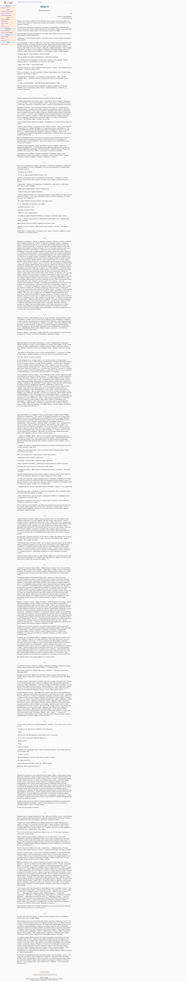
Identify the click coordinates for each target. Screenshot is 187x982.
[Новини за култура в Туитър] (11, 15)
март (6, 19)
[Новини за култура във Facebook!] (10, 15)
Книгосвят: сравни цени (5, 32)
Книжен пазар (3, 30)
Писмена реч (3, 40)
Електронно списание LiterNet (6, 11)
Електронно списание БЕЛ (6, 13)
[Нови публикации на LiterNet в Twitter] (9, 19)
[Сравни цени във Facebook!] (10, 32)
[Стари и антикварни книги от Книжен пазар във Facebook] (8, 30)
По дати (2, 19)
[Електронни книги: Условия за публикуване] (9, 7)
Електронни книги (4, 21)
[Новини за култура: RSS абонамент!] (9, 15)
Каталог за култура (4, 36)
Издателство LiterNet (5, 7)
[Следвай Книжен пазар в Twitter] (9, 30)
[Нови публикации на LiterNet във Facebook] (8, 19)
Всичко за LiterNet (4, 44)
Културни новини (4, 15)
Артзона (2, 38)
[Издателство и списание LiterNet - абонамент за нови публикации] (7, 19)
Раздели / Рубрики (4, 23)
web (71, 13)
